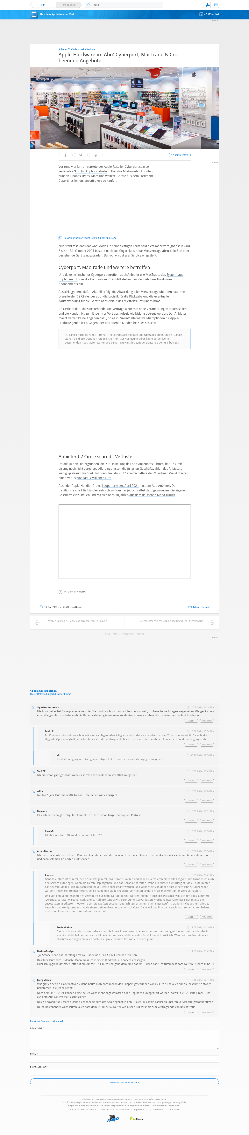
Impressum (138, 1109)
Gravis (141, 634)
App (207, 5)
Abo (108, 634)
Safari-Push (173, 1109)
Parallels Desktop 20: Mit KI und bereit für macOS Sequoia (77, 621)
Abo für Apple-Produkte (91, 171)
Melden (191, 721)
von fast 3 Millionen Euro (94, 478)
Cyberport (129, 634)
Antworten (207, 721)
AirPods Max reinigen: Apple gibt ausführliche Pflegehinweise (171, 621)
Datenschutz (158, 1109)
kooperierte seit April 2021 (120, 486)
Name (34, 1053)
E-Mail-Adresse (39, 1067)
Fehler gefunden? (201, 607)
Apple (116, 634)
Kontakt (216, 5)
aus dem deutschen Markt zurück (152, 495)
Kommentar (37, 1028)
